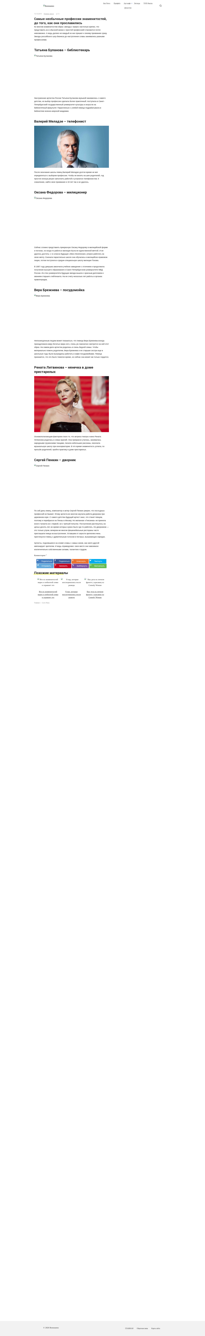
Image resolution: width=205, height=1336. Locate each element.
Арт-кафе (127, 3)
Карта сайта (155, 1328)
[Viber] (80, 566)
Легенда (137, 3)
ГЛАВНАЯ (129, 1328)
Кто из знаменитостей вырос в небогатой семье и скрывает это (48, 594)
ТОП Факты (148, 3)
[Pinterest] (62, 566)
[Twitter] (97, 561)
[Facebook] (62, 561)
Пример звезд (49, 14)
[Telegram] (45, 566)
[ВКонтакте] (44, 561)
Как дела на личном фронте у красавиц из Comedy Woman (95, 594)
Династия (127, 8)
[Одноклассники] (80, 561)
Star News (106, 3)
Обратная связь (142, 1328)
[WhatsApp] (98, 566)
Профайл (117, 3)
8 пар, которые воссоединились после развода (71, 594)
